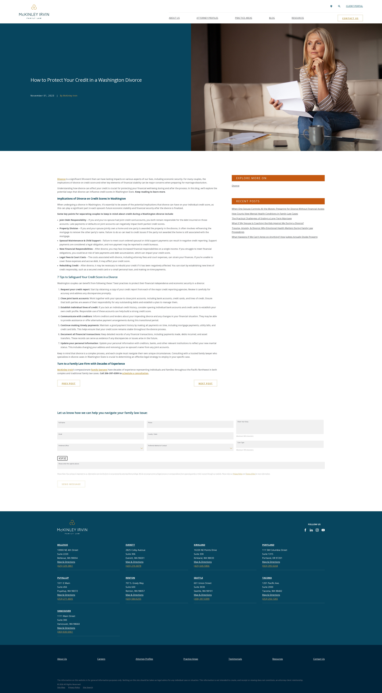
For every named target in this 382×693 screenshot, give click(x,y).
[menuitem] (61, 687)
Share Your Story (242, 422)
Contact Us (350, 18)
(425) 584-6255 (133, 598)
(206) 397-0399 (202, 598)
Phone (150, 423)
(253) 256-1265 (270, 598)
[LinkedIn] (311, 530)
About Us (62, 658)
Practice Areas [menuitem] (243, 18)
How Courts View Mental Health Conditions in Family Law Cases (265, 213)
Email (60, 434)
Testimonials (235, 658)
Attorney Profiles (144, 658)
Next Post (206, 383)
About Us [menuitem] (174, 18)
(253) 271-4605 (65, 598)
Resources (277, 658)
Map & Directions (66, 561)
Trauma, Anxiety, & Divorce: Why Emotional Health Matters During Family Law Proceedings (272, 230)
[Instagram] (317, 530)
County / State (152, 434)
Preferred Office (63, 446)
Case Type (240, 442)
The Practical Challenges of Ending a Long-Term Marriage (262, 218)
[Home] (34, 11)
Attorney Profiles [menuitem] (207, 18)
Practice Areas (190, 658)
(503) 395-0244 (270, 565)
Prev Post (69, 383)
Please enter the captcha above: (68, 464)
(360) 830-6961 (65, 631)
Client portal (354, 6)
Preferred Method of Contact (157, 446)
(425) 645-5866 (202, 565)
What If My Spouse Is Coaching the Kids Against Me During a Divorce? (268, 223)
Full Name (61, 423)
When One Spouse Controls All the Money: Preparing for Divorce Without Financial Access (278, 208)
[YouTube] (323, 530)
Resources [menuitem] (298, 18)
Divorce (235, 185)
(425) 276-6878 (133, 565)
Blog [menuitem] (272, 18)
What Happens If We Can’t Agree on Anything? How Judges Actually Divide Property (275, 236)
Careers (101, 658)
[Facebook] (305, 530)
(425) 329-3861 (65, 565)
